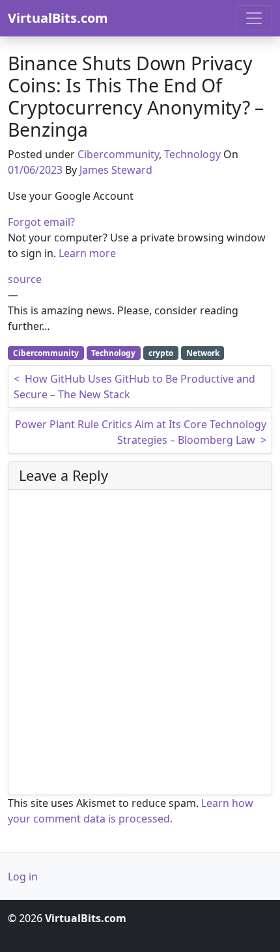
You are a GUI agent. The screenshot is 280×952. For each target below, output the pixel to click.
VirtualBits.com (58, 18)
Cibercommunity (118, 154)
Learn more (87, 253)
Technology (192, 154)
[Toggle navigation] (254, 18)
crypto (160, 353)
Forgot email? (41, 222)
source (25, 279)
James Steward (115, 170)
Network (202, 353)
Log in (23, 876)
